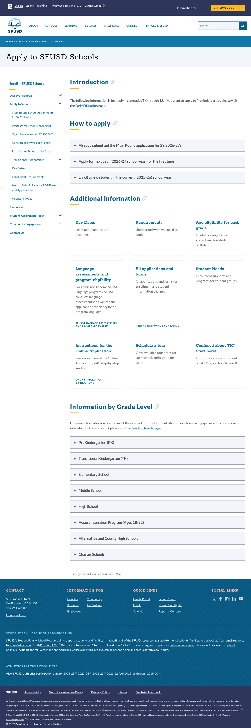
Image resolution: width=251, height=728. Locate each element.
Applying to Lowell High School (31, 142)
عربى (79, 5)
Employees (74, 611)
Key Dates (18, 168)
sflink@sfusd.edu (20, 645)
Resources (17, 207)
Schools (51, 25)
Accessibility (32, 692)
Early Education (86, 106)
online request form (182, 645)
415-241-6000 (15, 607)
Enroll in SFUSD (157, 25)
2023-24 (83, 673)
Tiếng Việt (56, 5)
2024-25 (68, 673)
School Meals (167, 599)
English (19, 5)
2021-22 (112, 673)
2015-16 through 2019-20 (141, 673)
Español (30, 5)
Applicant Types (22, 198)
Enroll (34, 41)
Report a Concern (170, 611)
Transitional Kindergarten (28, 159)
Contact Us (17, 232)
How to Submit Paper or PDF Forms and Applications (34, 187)
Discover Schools (21, 95)
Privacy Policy (100, 692)
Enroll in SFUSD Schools (26, 84)
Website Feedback (148, 692)
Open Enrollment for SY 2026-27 (32, 134)
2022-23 (97, 673)
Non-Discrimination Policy (66, 692)
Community (94, 599)
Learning (71, 25)
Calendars (111, 25)
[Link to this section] (112, 83)
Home (10, 41)
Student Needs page (146, 428)
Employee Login (226, 7)
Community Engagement (26, 224)
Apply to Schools (20, 104)
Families (72, 599)
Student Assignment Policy (27, 215)
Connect (132, 25)
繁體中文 (42, 5)
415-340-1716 (48, 645)
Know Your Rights (170, 605)
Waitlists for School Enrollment (31, 125)
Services (91, 25)
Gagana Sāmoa (93, 5)
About (33, 25)
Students (73, 605)
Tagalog (69, 5)
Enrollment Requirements (28, 177)
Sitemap (123, 692)
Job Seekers (94, 605)
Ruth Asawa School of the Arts (31, 151)
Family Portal (141, 599)
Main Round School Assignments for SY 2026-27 (32, 115)
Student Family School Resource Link (41, 640)
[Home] (15, 26)
